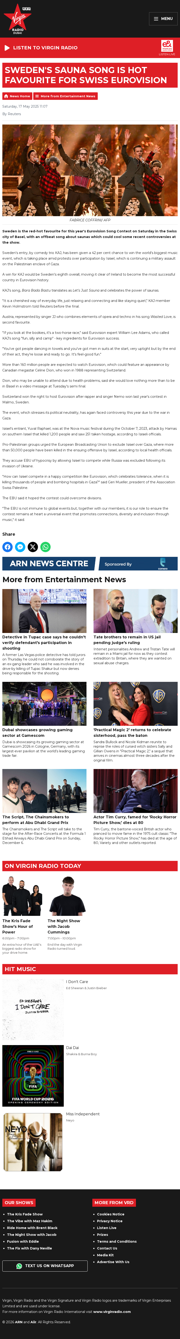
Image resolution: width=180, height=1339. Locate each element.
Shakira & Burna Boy (81, 1054)
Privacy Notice (110, 1221)
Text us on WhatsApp (49, 1266)
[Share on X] (33, 547)
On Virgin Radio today (43, 866)
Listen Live (106, 1228)
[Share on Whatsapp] (45, 547)
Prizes (102, 1235)
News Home (20, 96)
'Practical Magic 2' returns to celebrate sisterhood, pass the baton (132, 733)
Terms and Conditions (117, 1241)
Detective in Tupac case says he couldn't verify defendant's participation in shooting (44, 643)
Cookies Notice (110, 1214)
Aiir (33, 1322)
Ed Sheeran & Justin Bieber (86, 988)
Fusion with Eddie (23, 1241)
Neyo (70, 1120)
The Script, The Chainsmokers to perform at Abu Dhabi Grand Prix (35, 820)
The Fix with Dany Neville (29, 1248)
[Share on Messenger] (20, 547)
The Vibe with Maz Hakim (29, 1221)
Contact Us (107, 1248)
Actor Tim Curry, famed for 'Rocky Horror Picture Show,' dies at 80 (135, 820)
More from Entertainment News (68, 96)
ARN (18, 1322)
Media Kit (105, 1255)
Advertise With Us (113, 1262)
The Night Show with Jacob (31, 1235)
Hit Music (20, 969)
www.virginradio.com (112, 1312)
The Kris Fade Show (25, 1214)
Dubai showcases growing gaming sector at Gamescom (37, 733)
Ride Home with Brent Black (32, 1228)
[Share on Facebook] (7, 547)
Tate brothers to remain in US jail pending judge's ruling (127, 640)
